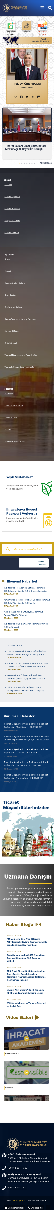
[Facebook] (21, 97)
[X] (27, 97)
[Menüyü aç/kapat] (42, 8)
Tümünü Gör (46, 163)
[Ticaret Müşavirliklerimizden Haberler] (27, 833)
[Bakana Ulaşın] (15, 97)
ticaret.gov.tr (18, 1200)
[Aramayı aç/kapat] (50, 8)
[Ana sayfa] (15, 7)
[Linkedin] (39, 97)
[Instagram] (33, 97)
